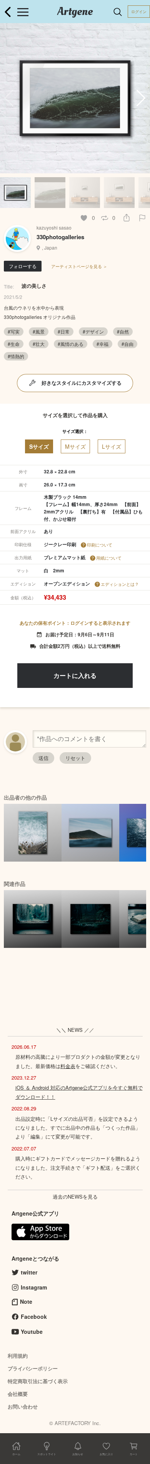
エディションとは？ (120, 584)
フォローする (23, 266)
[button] (141, 98)
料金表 (67, 1066)
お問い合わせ (23, 1406)
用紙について (109, 558)
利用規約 (18, 1355)
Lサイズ (111, 446)
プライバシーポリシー (33, 1368)
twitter (29, 1272)
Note (26, 1301)
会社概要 (18, 1393)
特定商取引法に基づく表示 (38, 1381)
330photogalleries (60, 237)
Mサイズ (75, 446)
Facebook (34, 1316)
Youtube (32, 1331)
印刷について (99, 545)
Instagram (34, 1287)
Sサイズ (39, 446)
